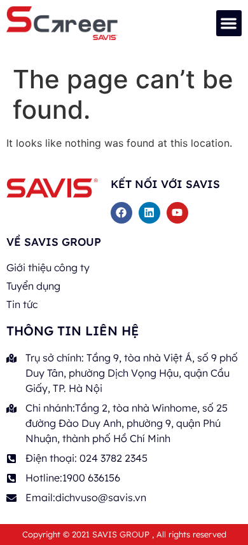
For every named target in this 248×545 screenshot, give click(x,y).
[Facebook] (121, 213)
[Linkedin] (149, 213)
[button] (229, 23)
